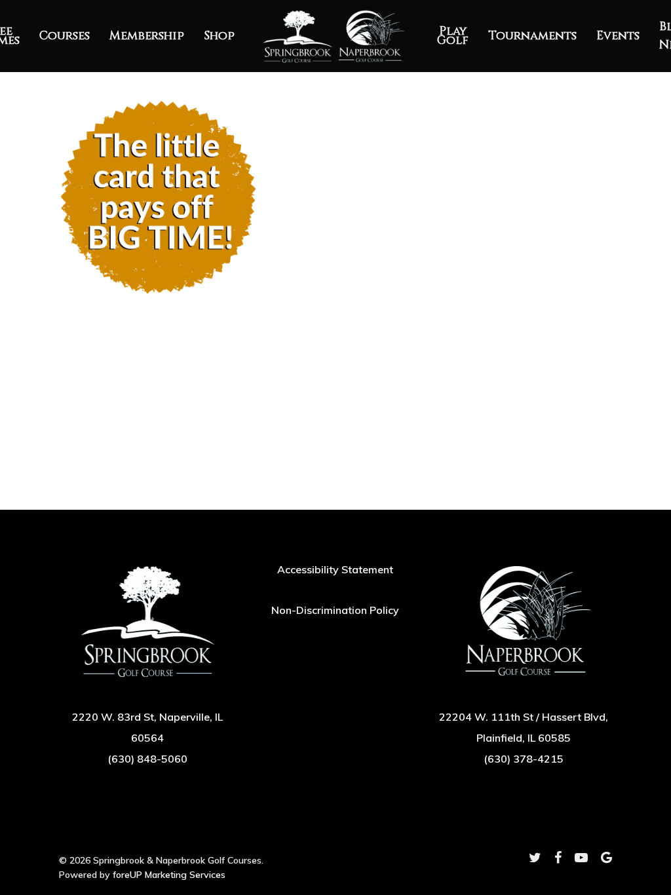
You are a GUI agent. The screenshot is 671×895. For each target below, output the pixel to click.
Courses (64, 36)
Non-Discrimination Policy (335, 610)
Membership (146, 36)
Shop (219, 36)
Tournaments (532, 36)
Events (618, 36)
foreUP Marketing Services (169, 875)
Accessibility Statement (335, 569)
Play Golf (453, 36)
